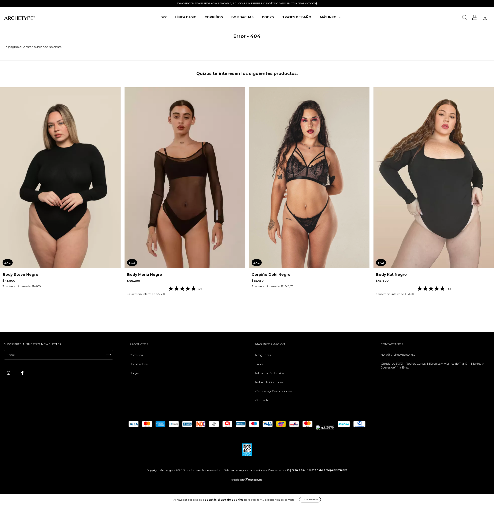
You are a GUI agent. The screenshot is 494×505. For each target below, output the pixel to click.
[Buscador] (464, 18)
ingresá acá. (296, 470)
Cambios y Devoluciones (273, 391)
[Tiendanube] (247, 480)
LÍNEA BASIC (185, 17)
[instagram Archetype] (9, 373)
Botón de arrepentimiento (328, 470)
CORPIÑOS (214, 17)
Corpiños (136, 355)
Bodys (133, 373)
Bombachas (138, 364)
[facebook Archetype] (22, 373)
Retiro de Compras (269, 382)
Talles (259, 364)
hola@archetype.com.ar (399, 354)
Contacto (262, 400)
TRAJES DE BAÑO (296, 17)
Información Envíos (269, 373)
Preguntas (263, 355)
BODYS (268, 17)
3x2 (164, 17)
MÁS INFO (328, 17)
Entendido (310, 499)
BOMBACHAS (242, 17)
